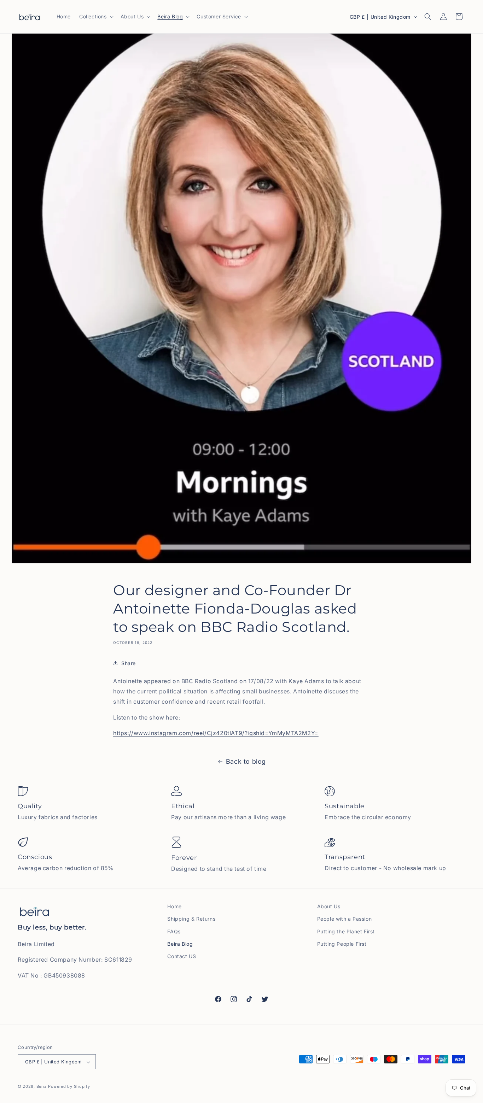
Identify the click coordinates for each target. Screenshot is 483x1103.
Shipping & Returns (191, 919)
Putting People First (342, 944)
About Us (329, 906)
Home (174, 906)
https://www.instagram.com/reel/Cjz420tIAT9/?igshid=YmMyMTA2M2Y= (216, 733)
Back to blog (246, 761)
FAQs (173, 931)
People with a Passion (344, 919)
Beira (41, 1086)
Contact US (181, 956)
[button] (95, 16)
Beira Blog (180, 944)
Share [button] (128, 663)
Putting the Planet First (346, 931)
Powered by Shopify (69, 1086)
